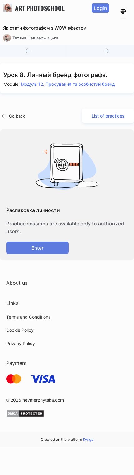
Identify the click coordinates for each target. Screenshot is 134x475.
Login (100, 8)
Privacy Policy (20, 343)
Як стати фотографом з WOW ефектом (45, 27)
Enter (37, 248)
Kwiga (88, 439)
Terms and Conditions (28, 317)
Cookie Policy (20, 330)
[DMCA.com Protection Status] (25, 415)
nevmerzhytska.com (43, 400)
